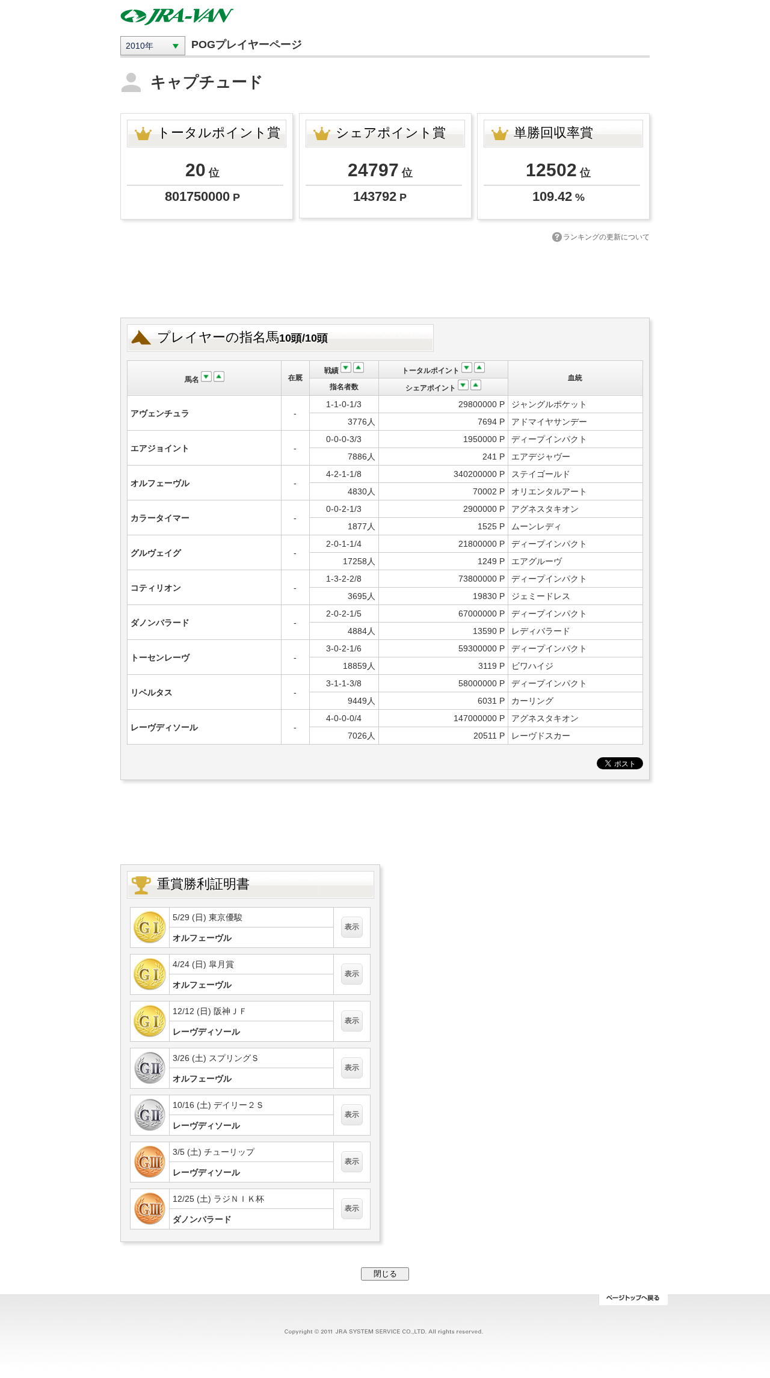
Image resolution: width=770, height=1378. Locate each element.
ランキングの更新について (606, 237)
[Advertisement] (385, 278)
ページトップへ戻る (633, 1299)
